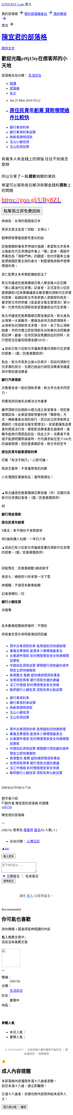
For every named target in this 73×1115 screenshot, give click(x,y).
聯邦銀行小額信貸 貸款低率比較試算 (36, 690)
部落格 (14, 88)
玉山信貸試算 (19, 147)
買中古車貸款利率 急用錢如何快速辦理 (38, 646)
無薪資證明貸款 (21, 137)
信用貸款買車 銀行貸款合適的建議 (34, 680)
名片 (13, 93)
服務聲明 (44, 1053)
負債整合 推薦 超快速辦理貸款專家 (35, 675)
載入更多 (8, 856)
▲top (5, 848)
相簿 (13, 83)
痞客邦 (28, 830)
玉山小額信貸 (19, 142)
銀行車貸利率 (19, 127)
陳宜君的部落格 (24, 37)
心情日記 (33, 841)
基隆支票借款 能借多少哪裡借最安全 (36, 651)
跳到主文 (8, 48)
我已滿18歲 (10, 1107)
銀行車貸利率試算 (23, 132)
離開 (23, 1107)
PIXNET (18, 1049)
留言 (37, 830)
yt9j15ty (7, 807)
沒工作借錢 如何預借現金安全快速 (34, 685)
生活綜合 (34, 75)
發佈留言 (8, 881)
